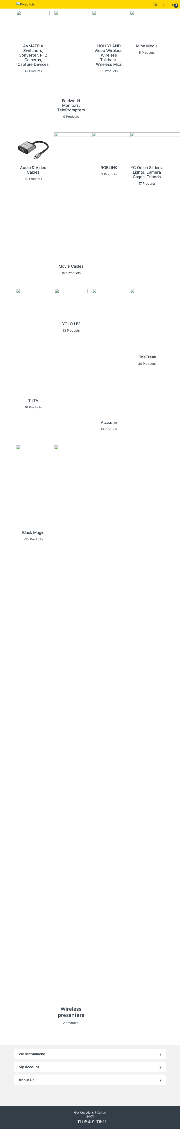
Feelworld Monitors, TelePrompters (71, 105)
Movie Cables (71, 266)
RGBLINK (109, 167)
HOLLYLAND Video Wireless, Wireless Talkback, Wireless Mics (109, 55)
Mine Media (147, 46)
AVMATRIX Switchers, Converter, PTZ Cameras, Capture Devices (33, 55)
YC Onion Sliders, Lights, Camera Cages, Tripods (147, 172)
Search (155, 4)
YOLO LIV (71, 324)
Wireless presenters (71, 1012)
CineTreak (146, 357)
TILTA (33, 400)
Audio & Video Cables (33, 169)
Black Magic (33, 532)
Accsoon (109, 422)
